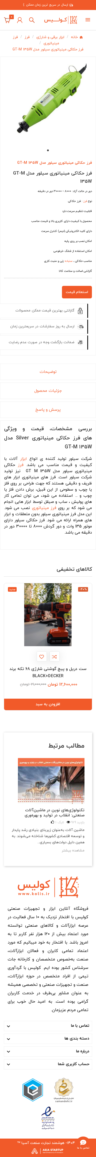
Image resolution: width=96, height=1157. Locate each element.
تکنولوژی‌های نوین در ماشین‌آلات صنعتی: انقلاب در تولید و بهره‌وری (54, 812)
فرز (85, 201)
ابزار (23, 459)
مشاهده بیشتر (73, 850)
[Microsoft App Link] (48, 1117)
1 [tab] (48, 150)
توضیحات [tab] (48, 372)
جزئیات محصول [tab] (47, 391)
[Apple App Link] (63, 1089)
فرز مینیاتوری (44, 508)
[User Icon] (20, 20)
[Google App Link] (33, 1089)
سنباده (68, 261)
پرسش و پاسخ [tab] (48, 410)
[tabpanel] (48, 102)
